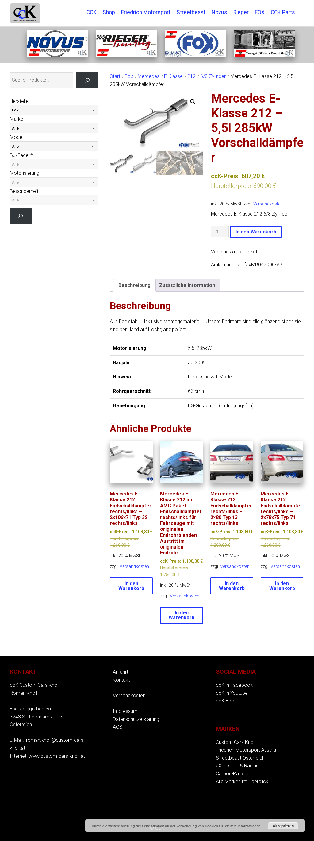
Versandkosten (268, 204)
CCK (91, 12)
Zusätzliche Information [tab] (187, 285)
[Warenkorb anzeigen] (301, 8)
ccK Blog (226, 701)
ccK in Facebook (234, 685)
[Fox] (195, 55)
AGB (117, 727)
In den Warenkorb (256, 232)
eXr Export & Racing (237, 766)
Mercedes (148, 76)
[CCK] (264, 55)
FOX (260, 12)
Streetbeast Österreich (240, 758)
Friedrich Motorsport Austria (246, 750)
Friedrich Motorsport (145, 12)
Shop (109, 12)
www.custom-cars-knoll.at (57, 756)
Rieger (241, 12)
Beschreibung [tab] (134, 285)
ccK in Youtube (232, 693)
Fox (129, 76)
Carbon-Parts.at (233, 773)
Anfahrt (120, 672)
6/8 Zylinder (213, 76)
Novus (219, 12)
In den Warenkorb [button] (131, 586)
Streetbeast (191, 12)
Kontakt (121, 680)
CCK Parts (283, 12)
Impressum (125, 711)
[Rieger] (126, 55)
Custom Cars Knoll (235, 742)
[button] (192, 101)
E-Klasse (173, 76)
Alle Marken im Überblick (242, 781)
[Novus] (57, 55)
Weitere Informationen (243, 825)
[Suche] (87, 80)
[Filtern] (21, 215)
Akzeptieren (283, 825)
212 (191, 76)
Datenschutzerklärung (136, 719)
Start (115, 76)
